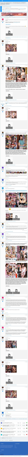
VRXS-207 (9, 37)
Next (14, 17)
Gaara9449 (4, 432)
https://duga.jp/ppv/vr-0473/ (16, 22)
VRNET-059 (6, 37)
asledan (3, 429)
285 (7, 17)
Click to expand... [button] (16, 174)
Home (25, 454)
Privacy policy (21, 454)
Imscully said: (7, 180)
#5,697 (26, 337)
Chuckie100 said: (8, 168)
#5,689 (26, 187)
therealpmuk (4, 423)
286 (9, 17)
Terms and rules (17, 454)
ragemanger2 (23, 423)
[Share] (25, 65)
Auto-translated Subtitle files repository (7, 422)
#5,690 (26, 223)
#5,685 (26, 107)
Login (1, 451)
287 (10, 17)
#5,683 (26, 65)
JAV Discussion (10, 423)
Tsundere (9, 184)
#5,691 (26, 233)
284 (6, 17)
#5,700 (26, 412)
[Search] (27, 0)
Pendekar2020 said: (8, 413)
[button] (1, 0)
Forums (15, 446)
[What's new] (25, 0)
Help (23, 454)
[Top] (26, 454)
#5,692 (26, 242)
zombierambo (23, 425)
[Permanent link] (21, 87)
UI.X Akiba (2, 454)
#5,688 (26, 179)
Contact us (16, 447)
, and (9, 231)
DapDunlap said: (7, 316)
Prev (1, 17)
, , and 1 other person (11, 221)
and (8, 38)
